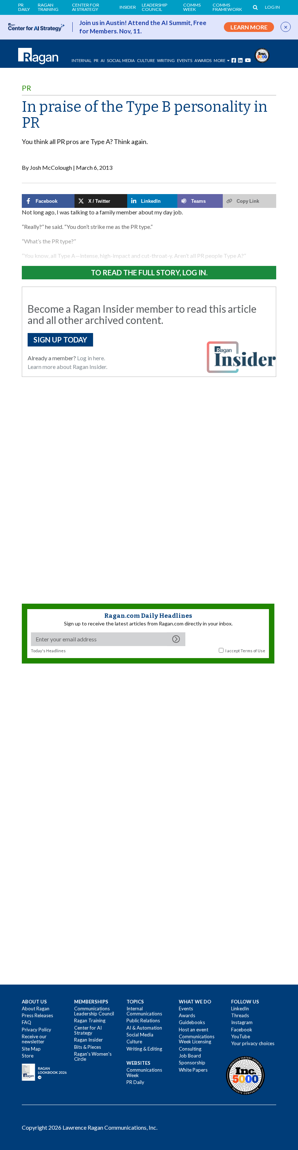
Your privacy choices (252, 1043)
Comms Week (192, 7)
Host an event (193, 1029)
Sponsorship (192, 1062)
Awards (187, 1015)
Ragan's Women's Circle (93, 1056)
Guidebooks (192, 1022)
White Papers (193, 1070)
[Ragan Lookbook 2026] (44, 1072)
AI (103, 60)
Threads (240, 1015)
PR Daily (24, 7)
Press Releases (37, 1015)
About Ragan (35, 1008)
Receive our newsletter (34, 1039)
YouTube (240, 1036)
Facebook (241, 1029)
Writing (166, 60)
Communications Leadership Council (94, 1011)
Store (27, 1056)
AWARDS (203, 60)
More (219, 60)
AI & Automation (144, 1028)
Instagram (242, 1022)
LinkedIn (240, 1008)
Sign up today (60, 339)
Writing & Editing (144, 1049)
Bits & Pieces (87, 1047)
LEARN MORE (248, 27)
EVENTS (184, 60)
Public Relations (143, 1020)
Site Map (31, 1049)
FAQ (26, 1022)
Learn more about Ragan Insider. (67, 366)
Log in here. (91, 357)
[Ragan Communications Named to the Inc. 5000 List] (262, 54)
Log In (272, 7)
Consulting (190, 1049)
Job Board (190, 1056)
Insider (128, 7)
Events (186, 1008)
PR (96, 60)
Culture (146, 60)
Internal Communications (144, 1011)
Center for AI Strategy (85, 7)
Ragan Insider (88, 1040)
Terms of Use (253, 650)
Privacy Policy (36, 1029)
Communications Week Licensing (196, 1039)
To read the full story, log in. (149, 272)
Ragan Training (48, 7)
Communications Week (144, 1072)
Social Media (121, 60)
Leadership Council (154, 7)
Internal (82, 60)
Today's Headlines (48, 650)
